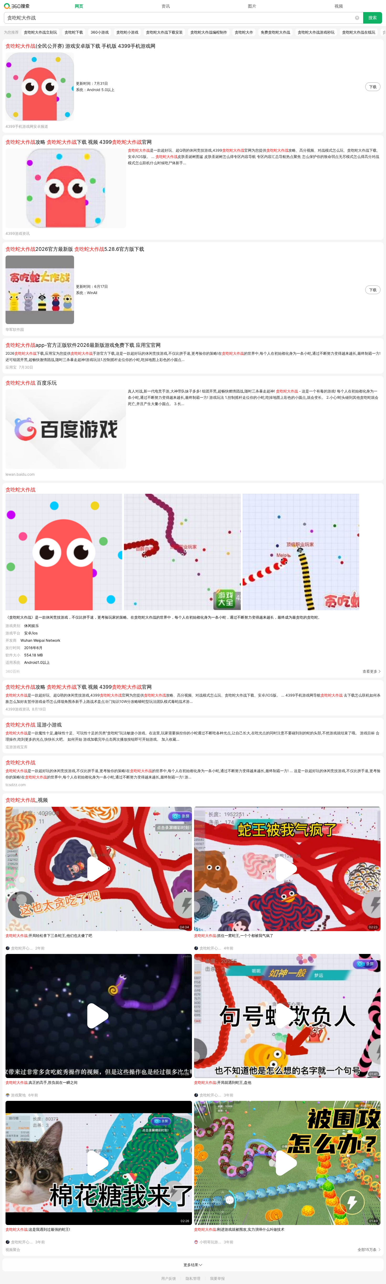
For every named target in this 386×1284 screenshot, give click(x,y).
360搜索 (18, 6)
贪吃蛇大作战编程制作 (208, 32)
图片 (252, 6)
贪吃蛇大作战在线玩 (358, 32)
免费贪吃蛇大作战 (275, 32)
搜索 (372, 17)
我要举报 (217, 1278)
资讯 (165, 6)
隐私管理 (193, 1278)
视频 (339, 6)
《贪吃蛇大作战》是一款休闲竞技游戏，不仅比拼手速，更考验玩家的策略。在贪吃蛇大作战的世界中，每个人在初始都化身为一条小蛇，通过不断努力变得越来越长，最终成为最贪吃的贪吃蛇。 (164, 617)
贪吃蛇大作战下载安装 (164, 32)
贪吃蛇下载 (74, 32)
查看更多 (370, 671)
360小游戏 (100, 32)
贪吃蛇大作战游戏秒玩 (316, 32)
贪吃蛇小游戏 (127, 32)
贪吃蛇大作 (244, 32)
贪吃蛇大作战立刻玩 (40, 32)
